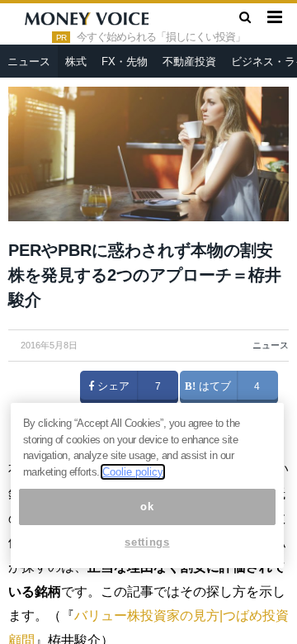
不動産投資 (189, 61)
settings (147, 542)
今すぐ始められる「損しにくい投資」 (161, 37)
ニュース (28, 61)
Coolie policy (132, 472)
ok (146, 506)
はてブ (213, 386)
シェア (112, 386)
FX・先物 (124, 61)
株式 (76, 61)
